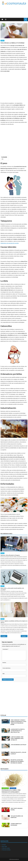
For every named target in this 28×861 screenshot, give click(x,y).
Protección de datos (6, 849)
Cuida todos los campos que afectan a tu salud (4, 636)
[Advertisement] (16, 9)
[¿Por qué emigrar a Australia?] (6, 746)
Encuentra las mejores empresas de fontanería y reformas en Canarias (17, 761)
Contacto (4, 844)
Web (3, 673)
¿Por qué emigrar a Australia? (18, 744)
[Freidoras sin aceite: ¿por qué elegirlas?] (6, 753)
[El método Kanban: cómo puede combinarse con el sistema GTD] (6, 738)
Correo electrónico (6, 668)
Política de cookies (6, 848)
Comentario (5, 649)
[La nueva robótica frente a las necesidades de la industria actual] (6, 730)
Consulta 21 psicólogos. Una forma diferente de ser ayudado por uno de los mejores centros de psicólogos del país (24, 636)
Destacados (4, 769)
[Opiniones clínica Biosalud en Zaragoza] (14, 543)
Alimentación (5, 788)
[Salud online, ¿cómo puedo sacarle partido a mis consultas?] (14, 576)
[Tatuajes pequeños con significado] (6, 817)
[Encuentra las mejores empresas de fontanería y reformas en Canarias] (6, 761)
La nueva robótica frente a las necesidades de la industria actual (18, 731)
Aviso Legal (4, 846)
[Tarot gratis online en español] (6, 809)
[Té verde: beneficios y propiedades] (6, 825)
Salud (2, 40)
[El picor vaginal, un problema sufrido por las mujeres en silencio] (14, 609)
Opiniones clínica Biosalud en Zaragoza (10, 555)
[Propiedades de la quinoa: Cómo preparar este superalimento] (14, 780)
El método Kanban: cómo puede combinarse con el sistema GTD (17, 738)
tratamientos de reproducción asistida (10, 243)
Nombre (4, 662)
